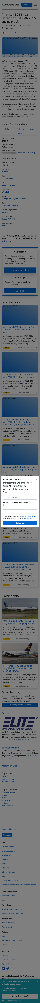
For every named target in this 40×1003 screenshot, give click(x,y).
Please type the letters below (15, 502)
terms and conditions (29, 516)
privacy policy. (27, 518)
